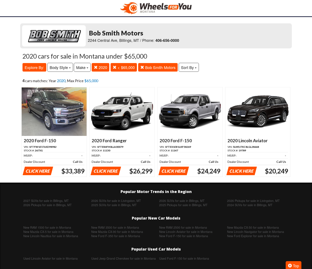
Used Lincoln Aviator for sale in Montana (50, 258)
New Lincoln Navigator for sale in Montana (255, 232)
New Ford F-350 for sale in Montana (115, 236)
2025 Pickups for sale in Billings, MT (183, 205)
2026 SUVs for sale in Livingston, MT (116, 201)
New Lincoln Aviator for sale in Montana (185, 232)
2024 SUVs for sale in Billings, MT (250, 205)
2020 (102, 67)
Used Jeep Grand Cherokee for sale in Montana (123, 258)
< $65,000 (126, 67)
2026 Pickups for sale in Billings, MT (47, 205)
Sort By (188, 67)
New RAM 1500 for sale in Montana (47, 227)
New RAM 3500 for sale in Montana (115, 227)
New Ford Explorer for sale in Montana (253, 236)
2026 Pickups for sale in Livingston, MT (253, 201)
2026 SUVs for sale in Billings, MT (182, 201)
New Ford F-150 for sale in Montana (183, 236)
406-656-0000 (167, 40)
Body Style (59, 67)
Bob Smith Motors (160, 67)
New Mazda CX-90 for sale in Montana (117, 232)
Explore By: (34, 67)
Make (81, 67)
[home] (156, 8)
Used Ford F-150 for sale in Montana (184, 258)
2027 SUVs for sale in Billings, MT (46, 201)
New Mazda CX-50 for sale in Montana (253, 227)
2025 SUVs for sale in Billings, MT (114, 205)
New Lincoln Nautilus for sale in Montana (50, 236)
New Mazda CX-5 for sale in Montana (48, 232)
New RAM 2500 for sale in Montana (183, 227)
